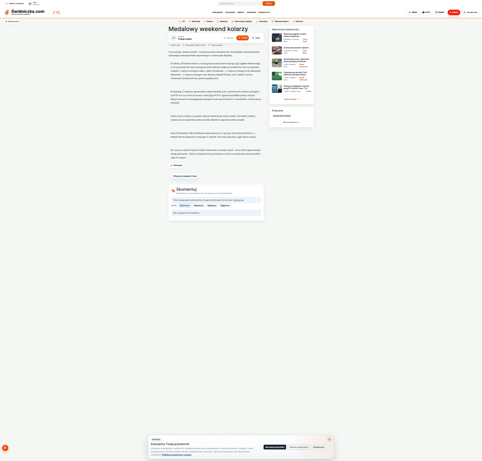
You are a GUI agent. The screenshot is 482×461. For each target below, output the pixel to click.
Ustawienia (318, 447)
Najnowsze (185, 205)
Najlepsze (212, 205)
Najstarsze (198, 205)
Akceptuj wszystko (274, 447)
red (178, 45)
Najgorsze (225, 205)
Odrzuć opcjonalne (298, 447)
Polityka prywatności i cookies (176, 454)
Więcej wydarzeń (291, 122)
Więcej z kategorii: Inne (185, 176)
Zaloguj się (238, 200)
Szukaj (269, 3)
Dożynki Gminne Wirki (282, 116)
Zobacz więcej (291, 99)
